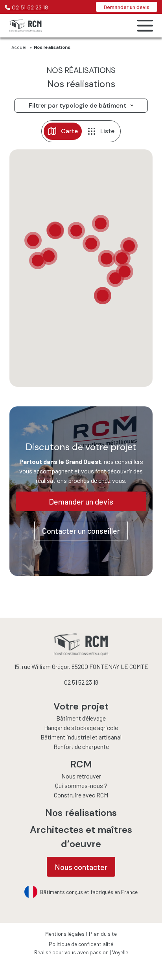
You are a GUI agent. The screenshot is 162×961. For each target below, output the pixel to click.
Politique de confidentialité (81, 944)
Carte (69, 131)
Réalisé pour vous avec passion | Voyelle (81, 952)
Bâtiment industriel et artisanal (81, 737)
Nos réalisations (81, 812)
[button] (33, 240)
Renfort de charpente (81, 746)
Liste (107, 131)
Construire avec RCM (81, 795)
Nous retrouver (81, 776)
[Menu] (142, 26)
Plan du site (103, 933)
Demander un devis (126, 7)
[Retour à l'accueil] (25, 25)
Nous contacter (81, 867)
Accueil (19, 47)
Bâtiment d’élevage (81, 718)
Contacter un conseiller (81, 530)
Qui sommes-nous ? (81, 785)
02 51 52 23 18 (29, 7)
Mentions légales (65, 933)
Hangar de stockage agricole (81, 727)
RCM (81, 764)
